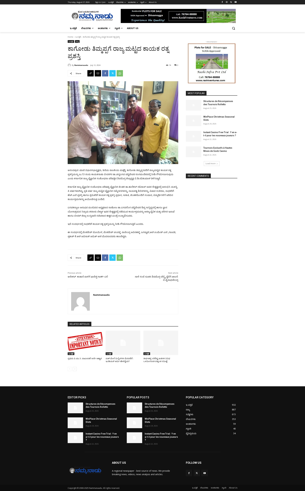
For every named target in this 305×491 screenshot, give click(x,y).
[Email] (98, 73)
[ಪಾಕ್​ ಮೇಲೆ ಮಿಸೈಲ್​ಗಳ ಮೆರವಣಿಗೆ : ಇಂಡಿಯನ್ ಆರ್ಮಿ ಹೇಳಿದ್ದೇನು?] (123, 343)
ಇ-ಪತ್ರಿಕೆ (78, 37)
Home (70, 37)
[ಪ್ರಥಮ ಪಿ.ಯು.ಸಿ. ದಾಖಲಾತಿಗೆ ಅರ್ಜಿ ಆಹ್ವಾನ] (85, 343)
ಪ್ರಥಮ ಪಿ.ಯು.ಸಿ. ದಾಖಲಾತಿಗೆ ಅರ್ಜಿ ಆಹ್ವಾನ (85, 358)
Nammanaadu (81, 65)
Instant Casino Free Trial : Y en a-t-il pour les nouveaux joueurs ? (102, 436)
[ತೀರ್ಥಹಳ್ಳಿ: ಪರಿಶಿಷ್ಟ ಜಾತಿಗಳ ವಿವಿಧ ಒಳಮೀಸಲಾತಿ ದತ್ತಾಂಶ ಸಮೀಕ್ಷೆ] (160, 343)
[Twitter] (231, 2)
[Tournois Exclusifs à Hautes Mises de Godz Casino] (193, 151)
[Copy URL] (90, 73)
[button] (233, 28)
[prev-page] (70, 369)
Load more (211, 163)
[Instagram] (227, 2)
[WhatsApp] (120, 73)
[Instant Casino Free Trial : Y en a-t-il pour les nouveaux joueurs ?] (193, 136)
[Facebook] (222, 2)
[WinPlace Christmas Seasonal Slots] (193, 120)
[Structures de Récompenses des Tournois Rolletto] (193, 105)
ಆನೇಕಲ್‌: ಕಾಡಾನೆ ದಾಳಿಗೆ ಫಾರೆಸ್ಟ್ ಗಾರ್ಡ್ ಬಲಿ (88, 276)
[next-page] (75, 369)
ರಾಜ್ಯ (77, 41)
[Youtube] (235, 2)
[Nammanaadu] (70, 65)
